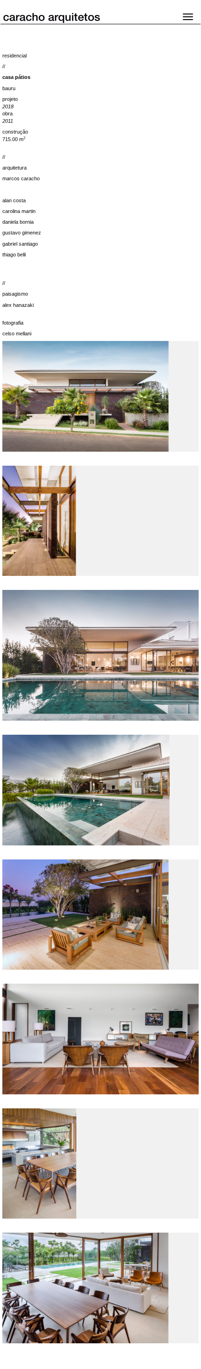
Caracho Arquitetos (60, 17)
